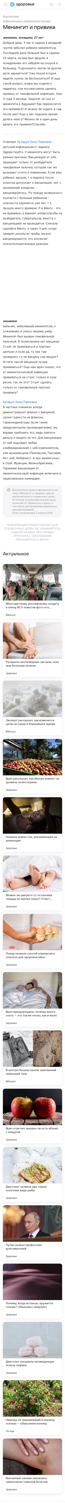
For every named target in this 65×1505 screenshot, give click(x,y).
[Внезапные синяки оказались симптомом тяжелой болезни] (32, 1466)
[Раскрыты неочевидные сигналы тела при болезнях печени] (32, 649)
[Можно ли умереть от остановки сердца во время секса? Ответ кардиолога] (32, 883)
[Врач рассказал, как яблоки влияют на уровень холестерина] (32, 766)
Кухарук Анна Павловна (34, 142)
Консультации (11, 16)
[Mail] (12, 4)
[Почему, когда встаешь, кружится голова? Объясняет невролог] (32, 1291)
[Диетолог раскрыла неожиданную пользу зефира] (32, 1349)
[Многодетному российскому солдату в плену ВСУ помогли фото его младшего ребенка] (32, 591)
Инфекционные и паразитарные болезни (27, 20)
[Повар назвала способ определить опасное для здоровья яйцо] (32, 941)
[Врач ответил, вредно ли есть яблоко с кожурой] (32, 1116)
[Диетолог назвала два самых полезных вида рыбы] (32, 1174)
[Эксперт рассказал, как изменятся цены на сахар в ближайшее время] (32, 708)
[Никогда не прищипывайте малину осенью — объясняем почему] (32, 1407)
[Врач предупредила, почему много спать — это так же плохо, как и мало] (32, 999)
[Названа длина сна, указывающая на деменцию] (32, 824)
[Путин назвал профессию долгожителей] (32, 1232)
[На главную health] (24, 4)
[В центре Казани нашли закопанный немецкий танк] (32, 1057)
